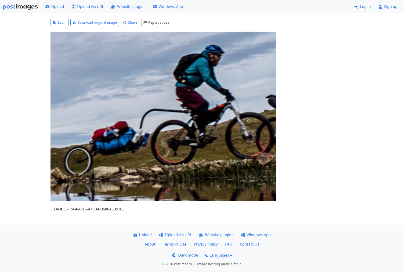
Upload (57, 6)
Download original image (97, 22)
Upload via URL (90, 6)
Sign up (390, 6)
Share (132, 22)
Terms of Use (174, 244)
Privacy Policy (206, 244)
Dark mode (188, 255)
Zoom (62, 22)
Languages (219, 255)
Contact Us (249, 244)
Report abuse (158, 22)
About (150, 244)
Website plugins (131, 6)
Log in (365, 6)
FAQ (228, 244)
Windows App (171, 6)
